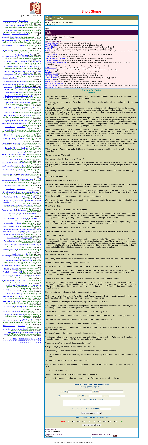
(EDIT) (50, 16)
